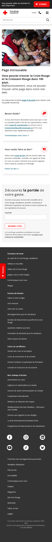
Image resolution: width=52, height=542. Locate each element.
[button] (47, 13)
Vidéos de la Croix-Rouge (17, 269)
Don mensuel (12, 303)
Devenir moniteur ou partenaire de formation (25, 362)
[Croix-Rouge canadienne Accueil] (11, 12)
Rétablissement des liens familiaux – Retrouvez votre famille (25, 408)
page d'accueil (28, 100)
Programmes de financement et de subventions (26, 426)
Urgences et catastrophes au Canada (22, 385)
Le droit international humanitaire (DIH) (22, 420)
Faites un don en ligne (16, 298)
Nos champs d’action (16, 375)
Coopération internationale (18, 396)
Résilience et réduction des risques (20, 401)
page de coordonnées (18, 125)
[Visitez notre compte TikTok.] (26, 447)
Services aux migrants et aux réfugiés (22, 415)
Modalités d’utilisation (15, 464)
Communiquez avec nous (16, 135)
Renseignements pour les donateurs (21, 314)
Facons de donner (15, 293)
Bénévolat (11, 503)
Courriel (8, 213)
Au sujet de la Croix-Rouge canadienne (22, 258)
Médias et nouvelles (15, 264)
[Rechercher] (47, 19)
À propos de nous (15, 253)
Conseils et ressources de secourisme (22, 367)
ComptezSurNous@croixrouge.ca (19, 128)
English (34, 13)
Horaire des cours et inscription (19, 351)
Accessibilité (12, 475)
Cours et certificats (16, 346)
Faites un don (11, 168)
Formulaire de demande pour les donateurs (24, 333)
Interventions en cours (16, 380)
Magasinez (11, 492)
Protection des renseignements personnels (24, 459)
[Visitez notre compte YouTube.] (9, 447)
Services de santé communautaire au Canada (25, 390)
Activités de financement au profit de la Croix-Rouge (25, 321)
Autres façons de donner (17, 339)
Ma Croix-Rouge (13, 497)
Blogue (10, 285)
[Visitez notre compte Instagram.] (26, 437)
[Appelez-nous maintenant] (40, 13)
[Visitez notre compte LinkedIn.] (42, 437)
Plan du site (12, 470)
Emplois (10, 486)
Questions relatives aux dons (18, 328)
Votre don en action (15, 309)
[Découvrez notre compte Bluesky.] (42, 447)
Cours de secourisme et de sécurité (21, 356)
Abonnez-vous (15, 226)
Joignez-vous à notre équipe (18, 274)
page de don (20, 155)
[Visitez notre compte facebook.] (9, 437)
